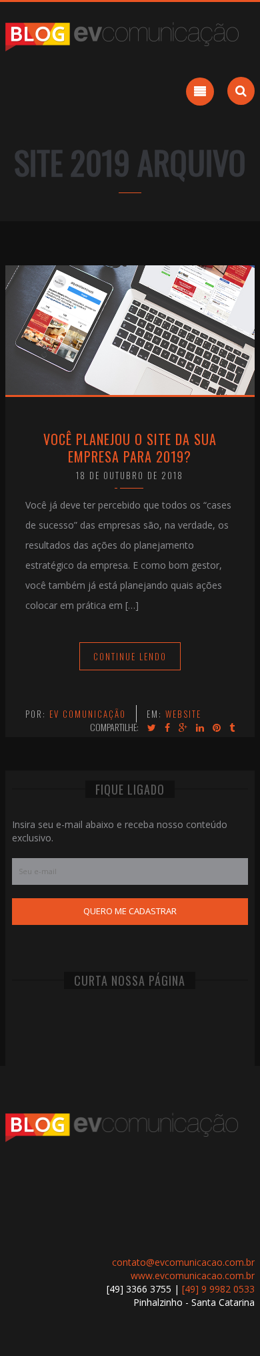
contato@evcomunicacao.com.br (183, 1262)
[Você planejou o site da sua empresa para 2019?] (130, 329)
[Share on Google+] (183, 727)
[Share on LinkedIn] (200, 727)
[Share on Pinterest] (217, 727)
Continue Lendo (130, 656)
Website (183, 713)
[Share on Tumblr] (232, 727)
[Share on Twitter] (151, 727)
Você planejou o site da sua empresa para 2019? (130, 447)
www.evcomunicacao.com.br (193, 1275)
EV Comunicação (87, 713)
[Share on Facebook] (167, 727)
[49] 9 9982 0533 (218, 1288)
